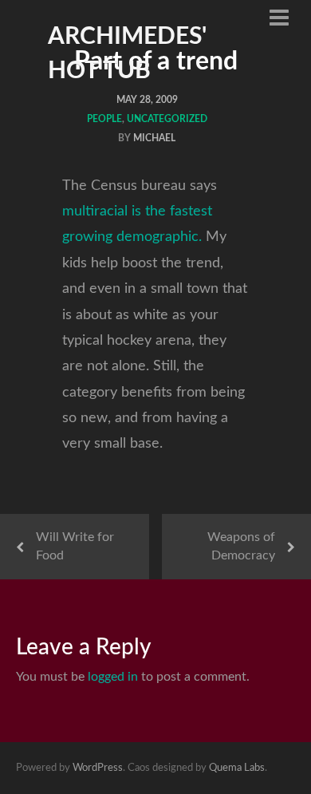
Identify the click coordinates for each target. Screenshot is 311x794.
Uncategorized (167, 119)
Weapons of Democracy (241, 546)
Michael (154, 138)
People (104, 119)
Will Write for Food (75, 546)
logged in (113, 676)
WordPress (98, 768)
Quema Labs (237, 768)
